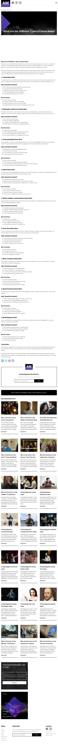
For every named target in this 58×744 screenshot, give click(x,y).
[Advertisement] (29, 48)
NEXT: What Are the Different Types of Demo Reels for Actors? (29, 392)
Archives (8, 10)
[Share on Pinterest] (9, 360)
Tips (2, 733)
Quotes (3, 731)
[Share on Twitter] (6, 360)
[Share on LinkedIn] (13, 360)
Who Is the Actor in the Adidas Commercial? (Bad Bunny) (28, 420)
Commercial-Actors (9, 416)
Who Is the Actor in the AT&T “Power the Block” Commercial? (9, 457)
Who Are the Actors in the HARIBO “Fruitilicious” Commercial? (9, 494)
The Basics (5, 711)
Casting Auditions (7, 716)
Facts (2, 735)
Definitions (4, 736)
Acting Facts (42, 416)
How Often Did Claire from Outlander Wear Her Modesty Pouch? (48, 420)
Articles (5, 714)
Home (2, 729)
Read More (4, 431)
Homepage (3, 10)
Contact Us (4, 740)
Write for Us (49, 735)
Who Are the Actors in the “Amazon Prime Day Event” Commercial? (48, 643)
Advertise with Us (50, 733)
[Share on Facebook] (2, 360)
